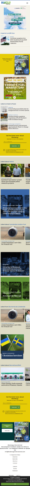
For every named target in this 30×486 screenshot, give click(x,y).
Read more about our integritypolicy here (14, 152)
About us (15, 461)
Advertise (15, 457)
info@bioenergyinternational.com (15, 451)
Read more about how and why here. (15, 481)
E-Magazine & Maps (7, 426)
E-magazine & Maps (15, 454)
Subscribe (7, 430)
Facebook (15, 470)
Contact (15, 463)
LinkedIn (15, 466)
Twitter (15, 468)
